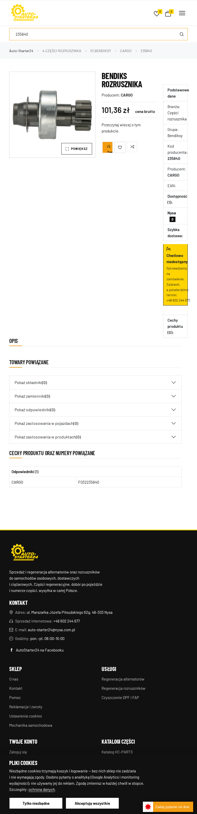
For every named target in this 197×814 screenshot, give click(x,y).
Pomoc (15, 697)
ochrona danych (41, 789)
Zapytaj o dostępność (110, 151)
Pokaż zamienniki (32, 396)
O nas (13, 679)
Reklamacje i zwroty (25, 706)
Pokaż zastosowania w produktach (48, 436)
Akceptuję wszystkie (92, 803)
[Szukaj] (181, 34)
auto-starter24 (21, 51)
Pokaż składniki (31, 382)
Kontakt (15, 688)
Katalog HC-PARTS (117, 752)
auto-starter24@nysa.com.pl (51, 629)
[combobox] (98, 34)
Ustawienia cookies (25, 716)
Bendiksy (175, 135)
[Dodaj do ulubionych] (119, 147)
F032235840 (88, 482)
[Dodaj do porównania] (132, 147)
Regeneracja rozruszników (123, 688)
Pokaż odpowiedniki (35, 409)
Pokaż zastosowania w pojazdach (46, 423)
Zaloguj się (18, 752)
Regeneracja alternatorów (123, 679)
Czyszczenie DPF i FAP (120, 697)
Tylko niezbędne (36, 803)
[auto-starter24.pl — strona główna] (24, 553)
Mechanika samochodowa (30, 725)
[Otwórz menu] (182, 13)
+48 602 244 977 (178, 300)
